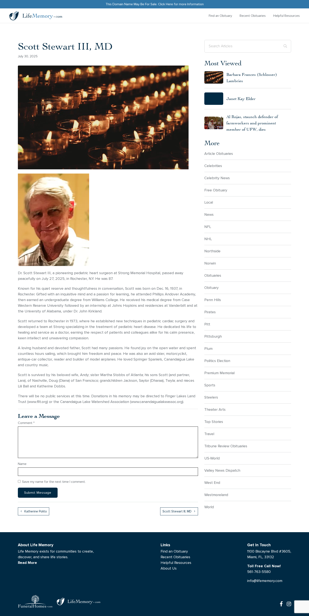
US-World (212, 458)
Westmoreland (216, 495)
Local (208, 202)
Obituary (211, 288)
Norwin (210, 263)
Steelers (211, 397)
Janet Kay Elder (241, 98)
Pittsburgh (213, 336)
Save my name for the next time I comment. (54, 482)
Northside (212, 251)
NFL (207, 227)
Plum (208, 348)
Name (22, 464)
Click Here (165, 4)
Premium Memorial (219, 373)
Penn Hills (212, 300)
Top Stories (213, 422)
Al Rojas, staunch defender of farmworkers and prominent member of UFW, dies (252, 123)
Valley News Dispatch (222, 470)
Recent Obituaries (253, 16)
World (209, 507)
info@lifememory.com (264, 581)
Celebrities (213, 166)
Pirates (210, 312)
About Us (169, 568)
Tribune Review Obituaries (225, 446)
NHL (208, 239)
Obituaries (212, 275)
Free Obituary (215, 190)
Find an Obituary (220, 16)
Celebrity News (217, 178)
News (209, 214)
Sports (209, 385)
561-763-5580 (259, 572)
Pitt (207, 324)
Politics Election (217, 361)
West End (212, 482)
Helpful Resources (286, 16)
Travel (209, 434)
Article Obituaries (218, 153)
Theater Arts (215, 409)
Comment (26, 423)
